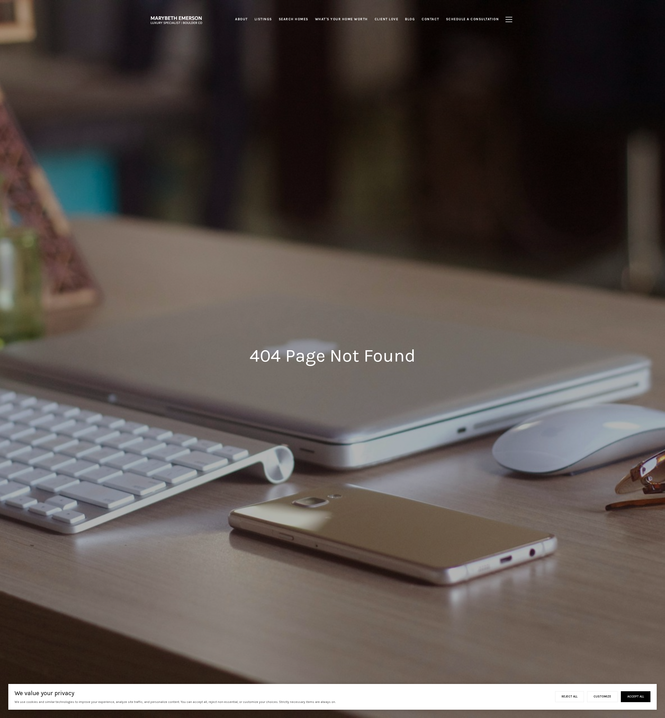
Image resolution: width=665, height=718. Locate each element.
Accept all (635, 696)
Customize (602, 696)
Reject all (569, 696)
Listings (263, 19)
